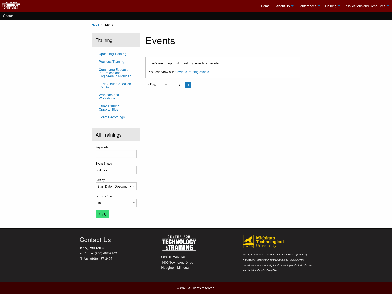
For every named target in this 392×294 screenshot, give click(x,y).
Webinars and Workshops (109, 96)
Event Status (104, 163)
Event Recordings (112, 117)
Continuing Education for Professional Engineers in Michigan (115, 72)
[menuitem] (27, 6)
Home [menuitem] (265, 5)
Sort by (100, 180)
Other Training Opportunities (109, 108)
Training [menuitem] (330, 5)
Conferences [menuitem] (307, 5)
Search (8, 15)
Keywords (102, 147)
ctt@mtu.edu (92, 248)
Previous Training (111, 61)
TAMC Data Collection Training (115, 85)
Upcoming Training (112, 53)
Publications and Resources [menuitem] (365, 5)
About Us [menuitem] (283, 5)
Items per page (105, 196)
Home (95, 24)
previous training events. (192, 71)
